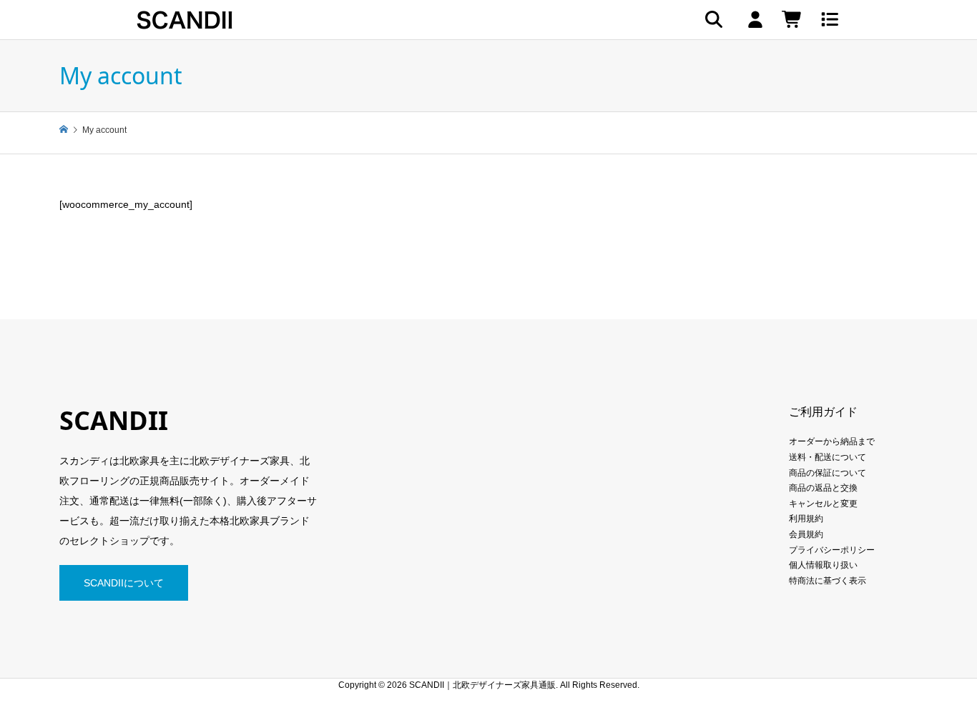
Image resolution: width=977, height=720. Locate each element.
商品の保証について (827, 473)
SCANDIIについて (124, 583)
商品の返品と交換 (823, 488)
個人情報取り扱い (823, 565)
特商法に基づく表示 (827, 581)
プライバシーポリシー (832, 550)
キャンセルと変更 (823, 504)
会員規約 (806, 534)
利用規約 (806, 519)
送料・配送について (827, 457)
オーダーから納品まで (832, 441)
